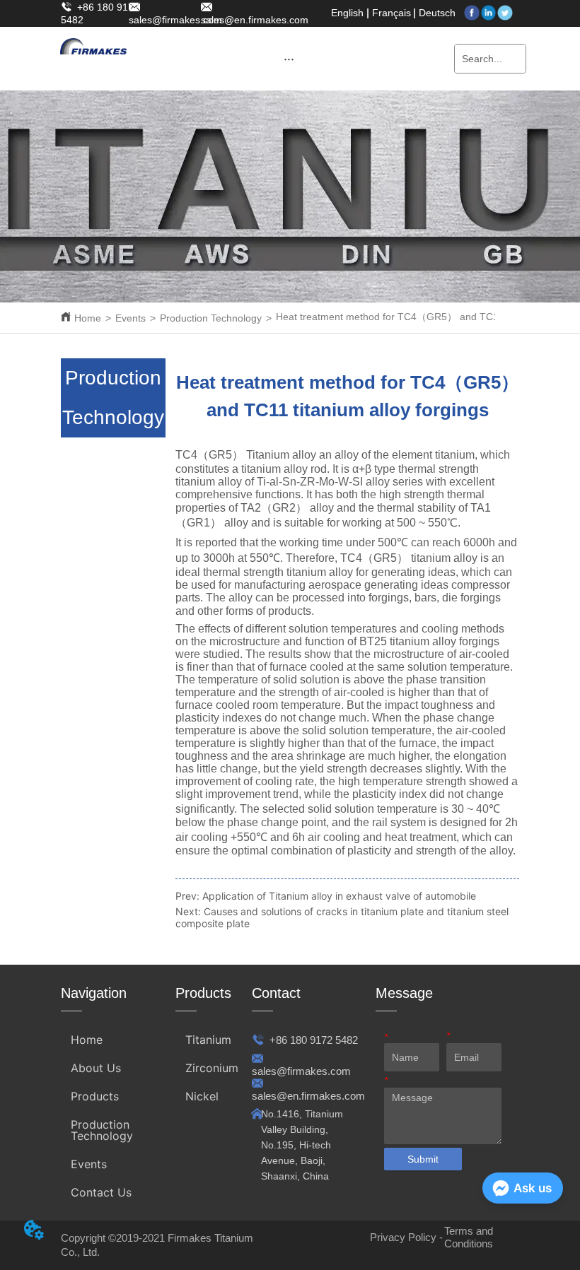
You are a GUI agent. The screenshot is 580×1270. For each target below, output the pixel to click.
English (347, 12)
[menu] (289, 58)
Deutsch (437, 12)
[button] (288, 59)
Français (391, 12)
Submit (423, 1159)
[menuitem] (289, 58)
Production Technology (211, 318)
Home (87, 318)
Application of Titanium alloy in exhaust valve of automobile (339, 896)
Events (130, 318)
